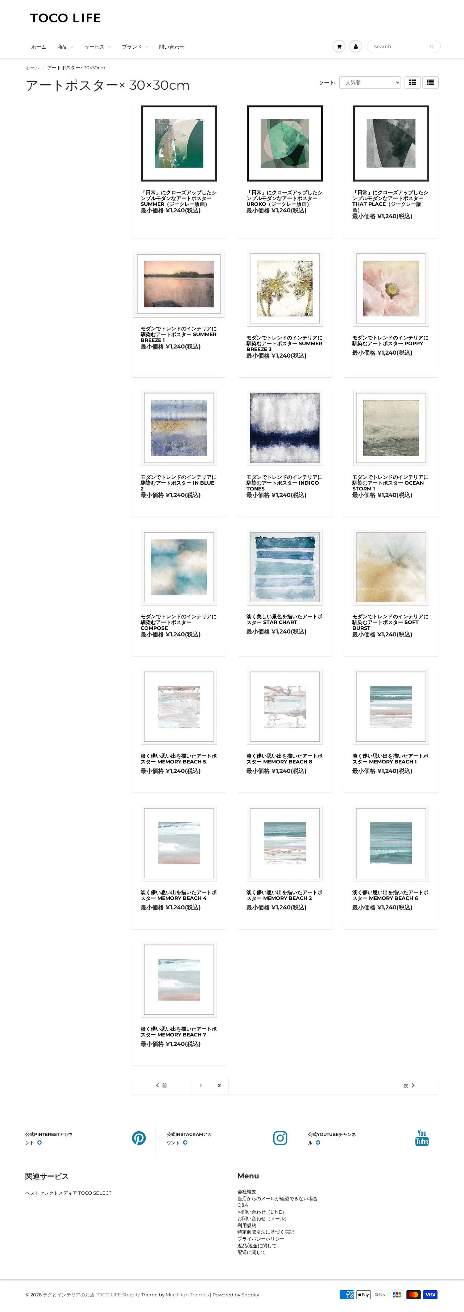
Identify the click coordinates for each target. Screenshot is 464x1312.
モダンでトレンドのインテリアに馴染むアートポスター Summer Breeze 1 (179, 334)
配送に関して (251, 1252)
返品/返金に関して (257, 1245)
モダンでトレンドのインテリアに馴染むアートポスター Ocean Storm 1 (390, 483)
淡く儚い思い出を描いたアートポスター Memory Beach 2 (284, 895)
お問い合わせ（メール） (263, 1218)
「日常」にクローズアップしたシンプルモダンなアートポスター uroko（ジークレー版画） (284, 198)
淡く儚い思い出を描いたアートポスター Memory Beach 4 (179, 895)
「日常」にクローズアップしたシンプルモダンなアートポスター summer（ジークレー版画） (179, 198)
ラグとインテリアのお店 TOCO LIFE (82, 1294)
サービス (94, 47)
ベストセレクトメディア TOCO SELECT (68, 1193)
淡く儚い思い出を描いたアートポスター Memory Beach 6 (390, 895)
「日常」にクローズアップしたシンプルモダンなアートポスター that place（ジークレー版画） (390, 201)
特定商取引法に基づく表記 (265, 1232)
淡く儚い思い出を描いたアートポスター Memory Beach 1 (390, 759)
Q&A (242, 1205)
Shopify (131, 1294)
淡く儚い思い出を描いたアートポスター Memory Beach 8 (284, 759)
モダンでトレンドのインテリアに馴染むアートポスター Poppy (390, 340)
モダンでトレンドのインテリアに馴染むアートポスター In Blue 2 (179, 483)
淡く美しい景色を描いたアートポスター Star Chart (284, 619)
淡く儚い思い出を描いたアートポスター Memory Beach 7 (179, 1032)
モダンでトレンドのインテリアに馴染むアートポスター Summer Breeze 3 (284, 343)
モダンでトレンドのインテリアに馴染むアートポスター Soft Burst (390, 622)
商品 (62, 47)
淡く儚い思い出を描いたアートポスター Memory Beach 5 (179, 759)
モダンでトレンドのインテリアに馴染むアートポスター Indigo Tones (284, 483)
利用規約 (246, 1225)
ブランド (132, 47)
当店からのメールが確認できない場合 (277, 1198)
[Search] (432, 47)
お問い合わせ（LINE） (262, 1212)
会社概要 (246, 1191)
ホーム (38, 47)
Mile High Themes (187, 1294)
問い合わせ (172, 47)
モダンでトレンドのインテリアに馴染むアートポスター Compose (179, 622)
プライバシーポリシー (261, 1239)
